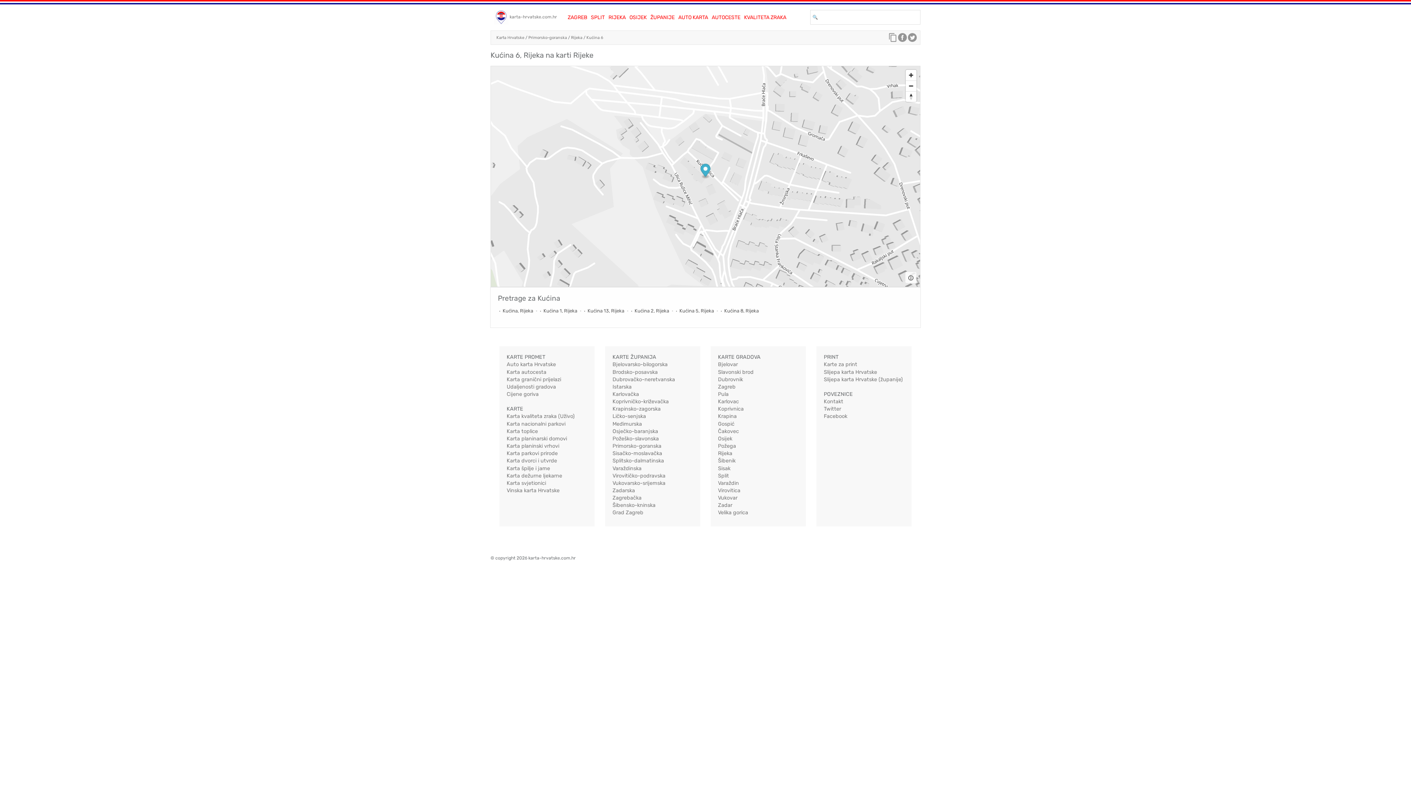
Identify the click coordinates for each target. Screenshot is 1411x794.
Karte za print (840, 364)
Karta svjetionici (526, 483)
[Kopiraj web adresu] (893, 39)
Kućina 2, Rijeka (652, 311)
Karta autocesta (526, 372)
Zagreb (577, 17)
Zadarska (624, 490)
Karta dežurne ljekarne (534, 476)
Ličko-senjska (629, 416)
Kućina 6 (594, 37)
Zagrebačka (627, 498)
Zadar (725, 505)
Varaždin (728, 483)
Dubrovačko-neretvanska (644, 379)
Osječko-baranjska (635, 431)
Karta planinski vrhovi (533, 446)
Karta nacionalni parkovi (536, 424)
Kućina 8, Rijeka (741, 311)
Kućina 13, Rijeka (606, 311)
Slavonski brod (736, 372)
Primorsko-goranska (547, 37)
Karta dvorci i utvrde (532, 461)
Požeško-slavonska (636, 439)
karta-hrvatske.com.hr (533, 16)
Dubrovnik (730, 379)
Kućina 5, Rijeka (696, 311)
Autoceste (726, 17)
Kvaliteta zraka (765, 17)
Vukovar (727, 498)
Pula (723, 394)
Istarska (622, 387)
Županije (662, 17)
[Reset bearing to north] (911, 96)
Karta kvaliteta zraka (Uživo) (541, 416)
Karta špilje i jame (528, 468)
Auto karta (693, 17)
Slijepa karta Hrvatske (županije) (863, 379)
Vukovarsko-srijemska (639, 483)
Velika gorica (733, 512)
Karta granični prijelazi (534, 379)
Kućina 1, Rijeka (560, 311)
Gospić (726, 424)
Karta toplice (522, 431)
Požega (727, 446)
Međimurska (627, 424)
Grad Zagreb (628, 512)
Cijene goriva (523, 394)
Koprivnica (731, 409)
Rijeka (617, 17)
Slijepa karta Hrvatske (850, 372)
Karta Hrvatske (510, 37)
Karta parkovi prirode (532, 453)
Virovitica (729, 490)
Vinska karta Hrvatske (533, 490)
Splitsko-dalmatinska (638, 461)
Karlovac (728, 401)
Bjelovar (728, 364)
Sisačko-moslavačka (637, 453)
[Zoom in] (911, 75)
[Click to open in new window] (902, 39)
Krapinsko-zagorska (637, 409)
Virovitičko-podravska (639, 476)
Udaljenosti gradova (531, 387)
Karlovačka (626, 394)
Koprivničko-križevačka (641, 401)
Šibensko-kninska (634, 505)
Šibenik (727, 461)
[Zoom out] (911, 86)
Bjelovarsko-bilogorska (640, 364)
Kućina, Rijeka (518, 311)
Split (598, 17)
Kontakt (833, 401)
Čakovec (728, 431)
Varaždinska (627, 468)
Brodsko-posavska (635, 372)
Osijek (638, 17)
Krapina (727, 416)
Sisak (724, 468)
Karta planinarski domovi (537, 439)
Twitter (832, 409)
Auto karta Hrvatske (531, 364)
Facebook (835, 416)
